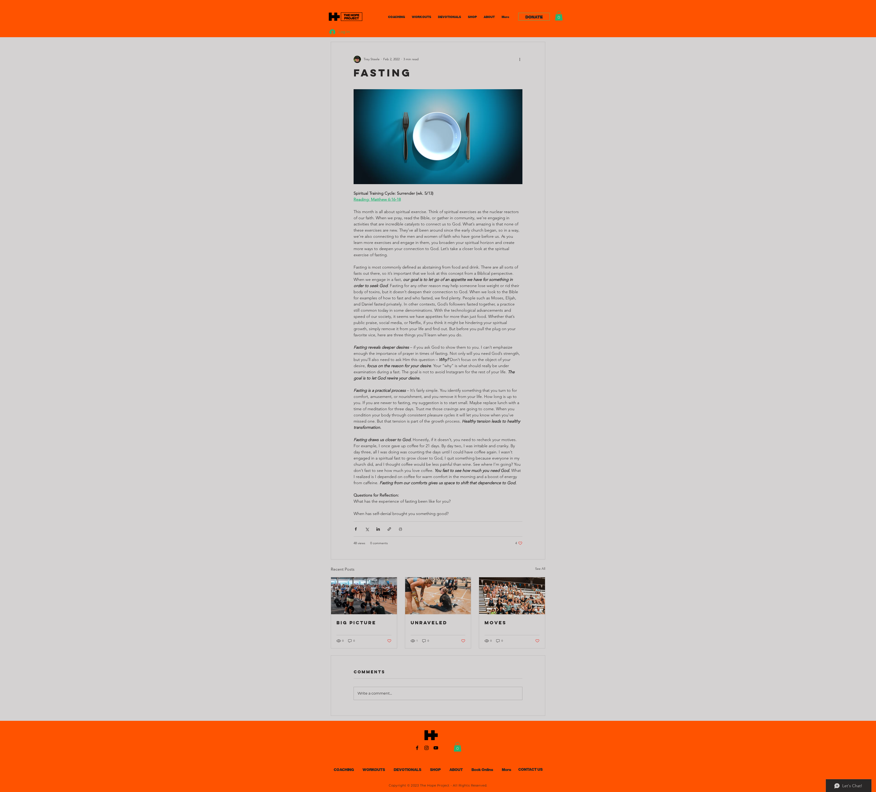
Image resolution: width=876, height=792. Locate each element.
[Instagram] (426, 748)
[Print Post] (400, 529)
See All (540, 569)
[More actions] (519, 59)
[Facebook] (417, 748)
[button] (559, 16)
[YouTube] (436, 748)
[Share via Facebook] (356, 529)
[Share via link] (389, 529)
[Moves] (512, 595)
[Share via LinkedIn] (378, 529)
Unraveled (429, 622)
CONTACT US (530, 769)
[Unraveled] (438, 595)
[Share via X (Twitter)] (367, 529)
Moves (495, 622)
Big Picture (356, 622)
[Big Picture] (364, 595)
